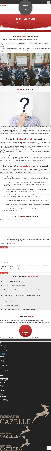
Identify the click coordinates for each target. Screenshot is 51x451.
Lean (1, 388)
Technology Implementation (5, 373)
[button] (48, 2)
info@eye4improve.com (5, 351)
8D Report (2, 394)
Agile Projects (2, 393)
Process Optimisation (4, 370)
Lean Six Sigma (3, 386)
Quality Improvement (4, 371)
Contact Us (2, 402)
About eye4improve (4, 399)
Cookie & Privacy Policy (4, 401)
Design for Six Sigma (4, 385)
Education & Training (4, 380)
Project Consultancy (4, 379)
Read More (4, 247)
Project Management (4, 378)
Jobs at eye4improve (4, 400)
